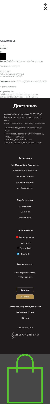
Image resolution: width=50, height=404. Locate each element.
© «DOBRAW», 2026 (25, 328)
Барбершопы (25, 200)
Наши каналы (25, 230)
